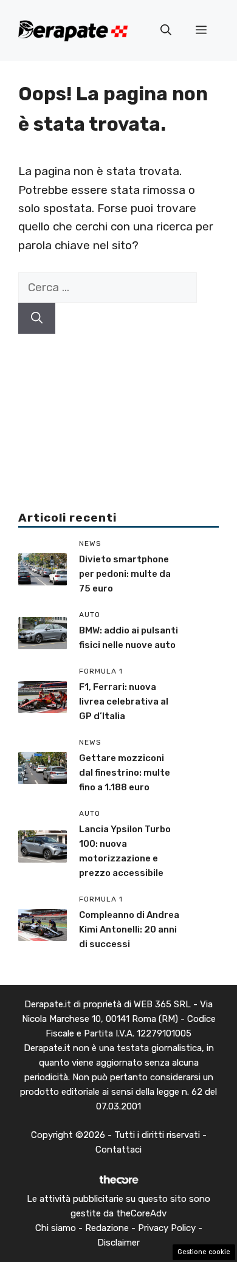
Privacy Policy (167, 1227)
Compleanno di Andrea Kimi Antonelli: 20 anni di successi (129, 929)
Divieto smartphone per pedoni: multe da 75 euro (125, 574)
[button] (166, 30)
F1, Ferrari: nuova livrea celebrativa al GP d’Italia (123, 701)
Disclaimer (118, 1242)
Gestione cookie (203, 1252)
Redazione (107, 1227)
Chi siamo (55, 1227)
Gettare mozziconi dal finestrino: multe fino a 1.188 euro (124, 773)
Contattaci (118, 1149)
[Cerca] (36, 318)
